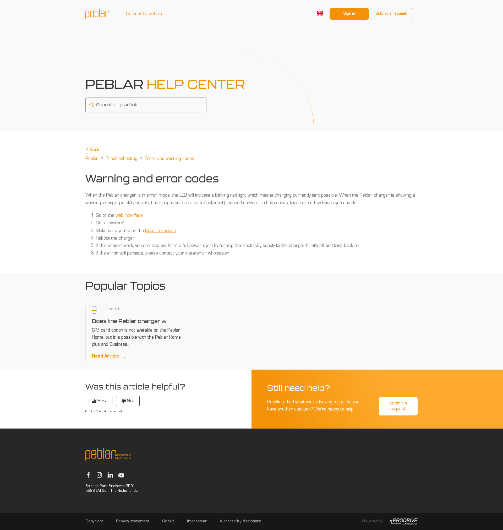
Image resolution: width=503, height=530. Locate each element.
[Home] (97, 14)
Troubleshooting (121, 159)
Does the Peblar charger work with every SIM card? (131, 321)
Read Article (105, 356)
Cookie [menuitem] (168, 522)
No (130, 401)
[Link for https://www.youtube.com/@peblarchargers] (121, 475)
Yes (101, 401)
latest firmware (160, 231)
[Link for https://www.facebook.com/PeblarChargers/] (88, 475)
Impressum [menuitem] (197, 522)
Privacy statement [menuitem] (133, 522)
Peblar (91, 159)
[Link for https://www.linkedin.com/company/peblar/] (110, 475)
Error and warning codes (169, 159)
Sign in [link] (349, 14)
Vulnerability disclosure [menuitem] (240, 522)
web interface (129, 216)
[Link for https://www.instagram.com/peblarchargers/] (99, 475)
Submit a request (391, 14)
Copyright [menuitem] (94, 522)
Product (112, 309)
